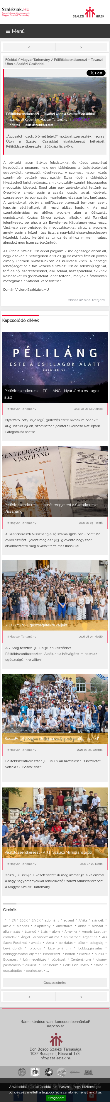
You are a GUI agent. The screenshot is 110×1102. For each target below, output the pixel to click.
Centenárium (81, 959)
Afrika (83, 920)
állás (44, 932)
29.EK (36, 920)
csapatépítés (12, 971)
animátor (71, 937)
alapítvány (42, 926)
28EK (24, 920)
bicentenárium (59, 948)
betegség (96, 943)
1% (14, 920)
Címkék (9, 909)
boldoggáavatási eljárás (21, 954)
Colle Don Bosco (76, 965)
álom (56, 932)
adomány (52, 920)
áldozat (97, 926)
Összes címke (55, 983)
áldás (82, 926)
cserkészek (34, 971)
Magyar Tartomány (35, 60)
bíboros (35, 948)
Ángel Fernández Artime (40, 937)
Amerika (71, 932)
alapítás (23, 926)
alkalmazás (11, 932)
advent (69, 920)
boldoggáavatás (90, 948)
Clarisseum (50, 965)
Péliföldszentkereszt (38, 124)
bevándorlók (12, 948)
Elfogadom (56, 1098)
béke (81, 943)
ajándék (98, 920)
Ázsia (50, 943)
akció (7, 926)
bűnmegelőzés (34, 959)
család (99, 965)
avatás (36, 943)
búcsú (99, 954)
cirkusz (31, 965)
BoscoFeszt (52, 954)
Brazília (84, 954)
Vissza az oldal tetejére (86, 300)
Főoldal (11, 60)
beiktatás (65, 943)
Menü (18, 31)
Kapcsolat (55, 1026)
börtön (70, 954)
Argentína (89, 937)
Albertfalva (64, 926)
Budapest (10, 959)
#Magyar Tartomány (52, 119)
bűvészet (58, 959)
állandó (30, 932)
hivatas (14, 124)
